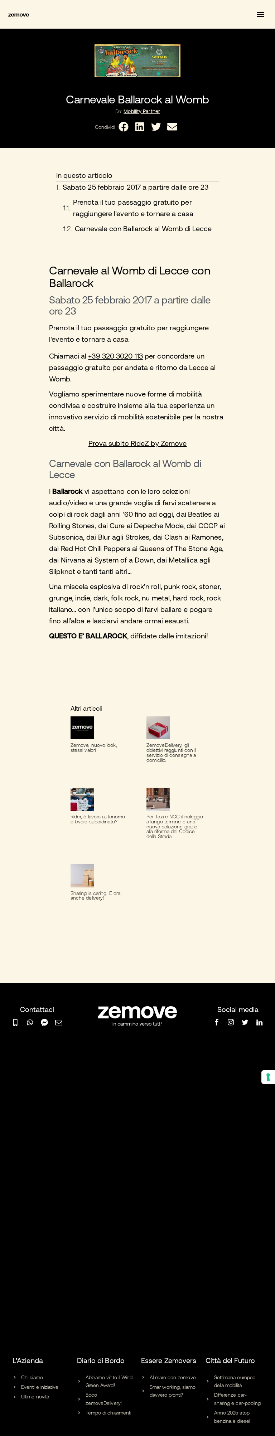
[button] (261, 14)
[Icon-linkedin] (259, 1022)
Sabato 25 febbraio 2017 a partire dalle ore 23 (136, 187)
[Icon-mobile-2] (15, 1022)
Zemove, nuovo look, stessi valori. (94, 747)
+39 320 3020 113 (115, 356)
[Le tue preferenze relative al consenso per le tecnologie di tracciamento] (268, 1077)
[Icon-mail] (58, 1022)
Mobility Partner (142, 111)
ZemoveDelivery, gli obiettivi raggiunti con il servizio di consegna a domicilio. (171, 752)
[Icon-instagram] (230, 1022)
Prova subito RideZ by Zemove (137, 443)
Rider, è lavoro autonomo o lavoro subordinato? (98, 819)
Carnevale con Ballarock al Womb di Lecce (143, 228)
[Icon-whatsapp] (29, 1022)
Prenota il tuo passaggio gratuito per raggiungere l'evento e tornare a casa (133, 208)
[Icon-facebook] (216, 1022)
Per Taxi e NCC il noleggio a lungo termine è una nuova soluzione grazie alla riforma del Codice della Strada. (174, 826)
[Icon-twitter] (245, 1022)
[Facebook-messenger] (44, 1022)
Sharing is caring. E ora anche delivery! (95, 895)
